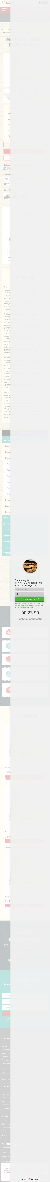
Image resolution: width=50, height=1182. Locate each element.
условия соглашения (27, 607)
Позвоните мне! (30, 599)
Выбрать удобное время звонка (30, 618)
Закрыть (43, 3)
